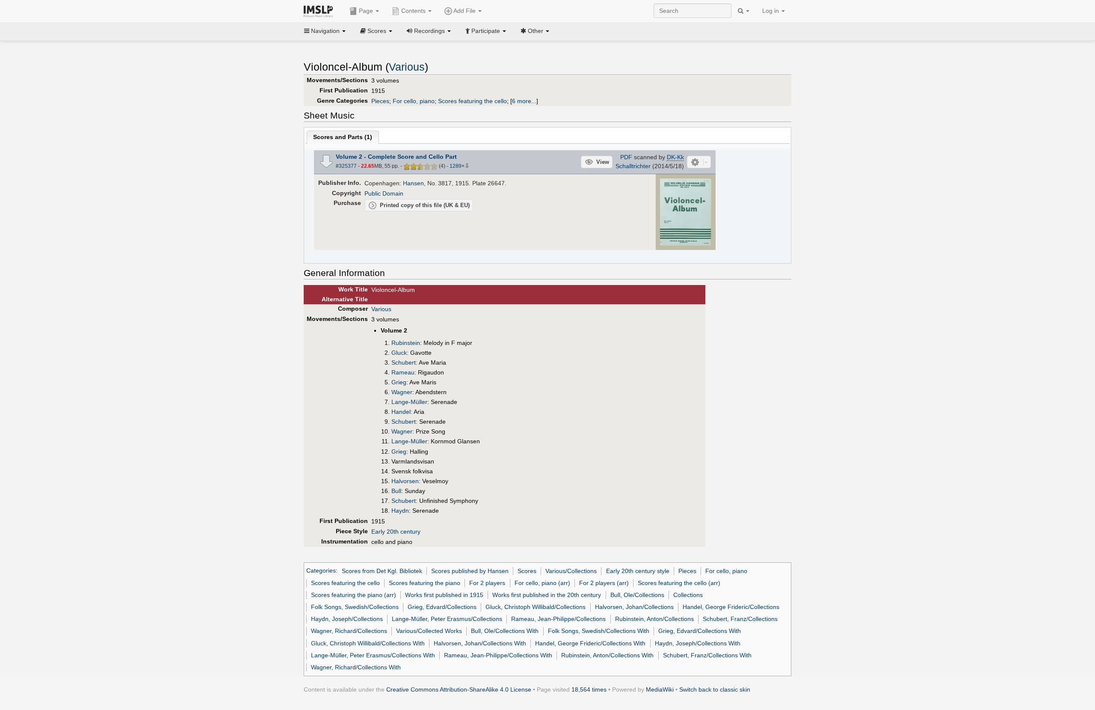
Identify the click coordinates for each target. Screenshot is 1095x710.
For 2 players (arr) (604, 582)
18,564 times (589, 689)
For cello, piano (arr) (542, 582)
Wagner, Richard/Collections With (356, 667)
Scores (527, 570)
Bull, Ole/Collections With (505, 630)
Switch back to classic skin (714, 689)
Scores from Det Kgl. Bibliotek (382, 570)
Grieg (398, 382)
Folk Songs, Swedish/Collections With (598, 630)
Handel (401, 411)
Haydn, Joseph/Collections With (697, 643)
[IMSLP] (320, 10)
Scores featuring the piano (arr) (353, 594)
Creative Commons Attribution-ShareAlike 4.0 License (458, 689)
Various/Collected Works (429, 630)
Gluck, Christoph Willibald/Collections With (368, 643)
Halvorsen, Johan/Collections (634, 606)
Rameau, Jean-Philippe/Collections (558, 618)
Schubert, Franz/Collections (740, 618)
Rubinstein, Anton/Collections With (607, 655)
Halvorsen (405, 481)
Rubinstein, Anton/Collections (654, 618)
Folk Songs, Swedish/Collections (355, 606)
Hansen (413, 183)
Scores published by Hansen (470, 570)
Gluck (399, 352)
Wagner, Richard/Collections (349, 630)
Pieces (380, 101)
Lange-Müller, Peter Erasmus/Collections (447, 618)
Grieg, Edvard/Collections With (699, 630)
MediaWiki (660, 689)
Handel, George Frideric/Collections (731, 606)
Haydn (400, 510)
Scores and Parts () (342, 137)
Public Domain (383, 193)
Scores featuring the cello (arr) (679, 582)
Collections (688, 594)
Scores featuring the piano (424, 582)
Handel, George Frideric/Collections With (590, 643)
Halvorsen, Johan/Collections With (480, 643)
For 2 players (487, 582)
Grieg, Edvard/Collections (442, 606)
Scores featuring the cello (472, 101)
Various (407, 67)
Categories (321, 570)
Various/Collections (571, 570)
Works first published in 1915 (444, 594)
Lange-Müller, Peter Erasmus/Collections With (373, 655)
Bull (396, 490)
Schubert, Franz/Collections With (707, 655)
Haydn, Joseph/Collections (347, 618)
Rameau (402, 372)
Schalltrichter (633, 166)
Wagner (401, 392)
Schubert (403, 362)
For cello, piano (414, 101)
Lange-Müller (409, 401)
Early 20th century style (637, 570)
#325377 (346, 166)
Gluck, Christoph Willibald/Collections (535, 606)
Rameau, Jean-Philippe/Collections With (498, 655)
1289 (456, 166)
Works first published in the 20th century (546, 594)
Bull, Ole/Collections (637, 594)
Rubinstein (405, 342)
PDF (626, 157)
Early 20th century (395, 531)
